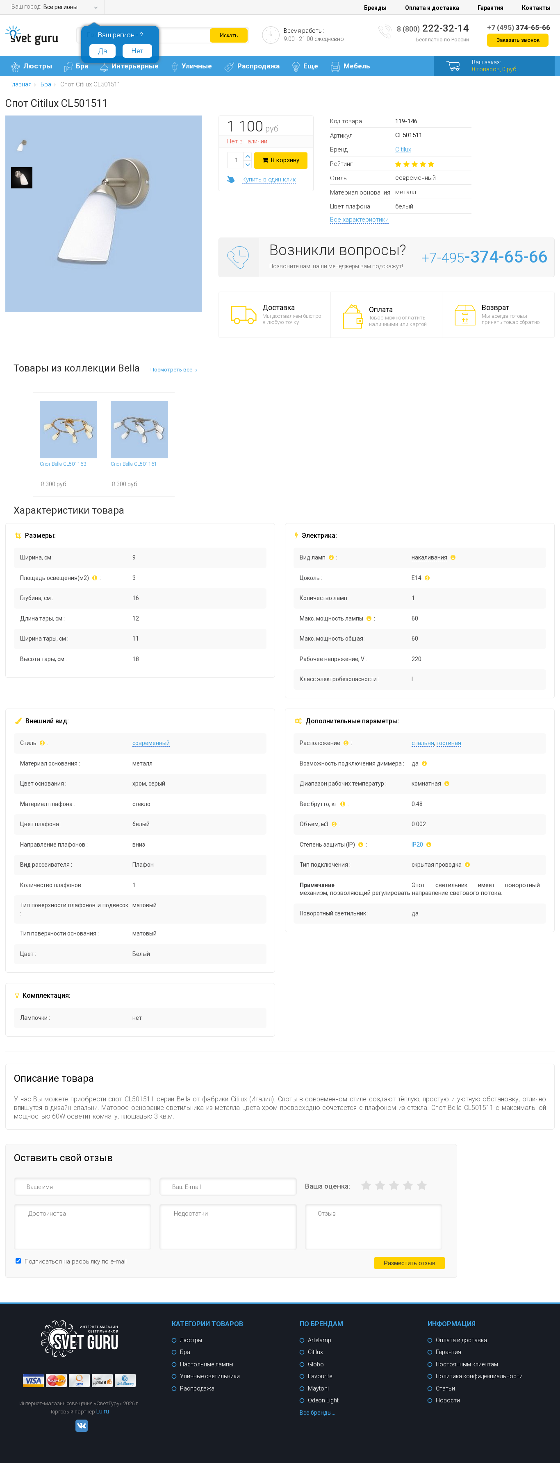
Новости (448, 1400)
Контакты (536, 8)
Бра (82, 66)
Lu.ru (102, 1411)
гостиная (449, 743)
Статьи (445, 1388)
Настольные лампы (206, 1364)
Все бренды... (317, 1412)
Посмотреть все (171, 370)
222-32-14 (433, 28)
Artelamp (319, 1340)
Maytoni (318, 1388)
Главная (20, 85)
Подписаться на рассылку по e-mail (76, 1261)
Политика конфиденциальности (479, 1376)
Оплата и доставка (432, 8)
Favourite (320, 1376)
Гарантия (490, 8)
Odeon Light (323, 1400)
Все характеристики (359, 219)
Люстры (37, 66)
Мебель (357, 66)
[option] (21, 148)
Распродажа (258, 66)
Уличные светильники (210, 1376)
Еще (310, 66)
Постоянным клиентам (467, 1364)
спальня (423, 743)
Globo (316, 1364)
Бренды (375, 8)
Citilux (403, 149)
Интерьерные (135, 66)
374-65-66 (518, 27)
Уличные (197, 66)
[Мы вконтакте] (79, 1430)
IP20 (417, 844)
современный (151, 743)
